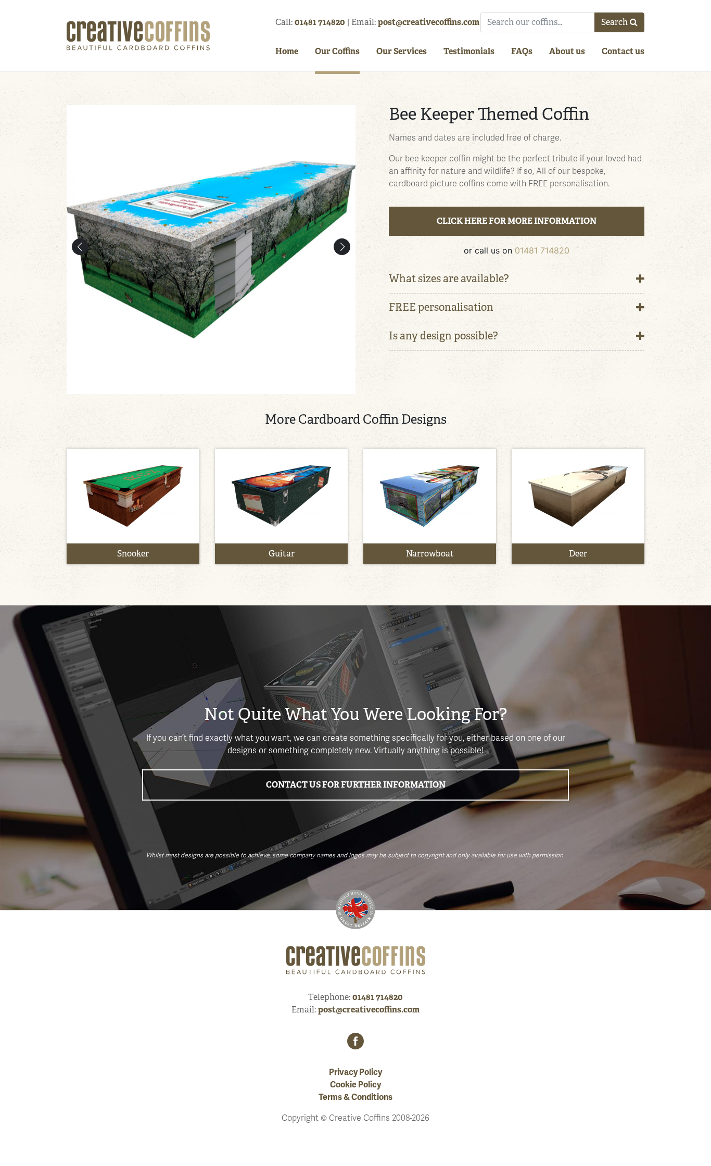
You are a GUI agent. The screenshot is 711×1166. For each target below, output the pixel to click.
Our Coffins (337, 51)
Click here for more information (516, 221)
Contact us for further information (356, 784)
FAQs (521, 51)
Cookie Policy (355, 1085)
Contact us (623, 51)
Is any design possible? (443, 336)
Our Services (401, 51)
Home (286, 51)
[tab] (516, 279)
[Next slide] (342, 246)
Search (614, 22)
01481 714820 (320, 22)
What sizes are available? (449, 278)
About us (567, 51)
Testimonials (468, 51)
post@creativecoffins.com (428, 22)
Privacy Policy (355, 1072)
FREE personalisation (441, 307)
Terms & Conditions (355, 1097)
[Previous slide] (80, 246)
